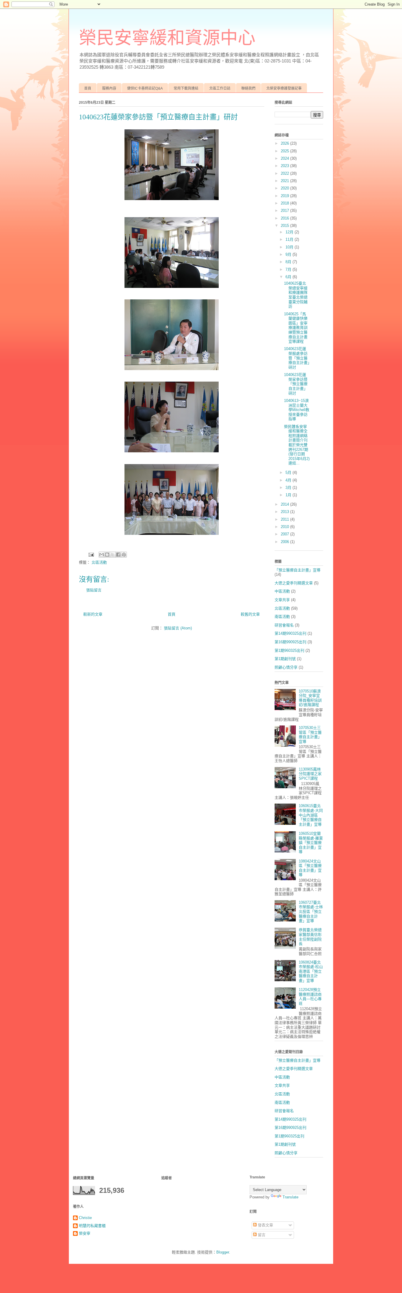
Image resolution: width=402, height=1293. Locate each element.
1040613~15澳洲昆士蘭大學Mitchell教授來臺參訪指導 (296, 409)
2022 (285, 173)
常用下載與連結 (186, 88)
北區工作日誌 (219, 88)
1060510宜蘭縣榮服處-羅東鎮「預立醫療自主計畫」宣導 (311, 842)
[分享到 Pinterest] (124, 555)
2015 (285, 225)
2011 (285, 519)
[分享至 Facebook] (118, 555)
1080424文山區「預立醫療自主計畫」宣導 (310, 868)
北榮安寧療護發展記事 (284, 88)
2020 (285, 188)
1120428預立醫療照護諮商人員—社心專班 (310, 996)
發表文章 (265, 1225)
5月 (289, 472)
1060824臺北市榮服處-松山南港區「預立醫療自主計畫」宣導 (311, 971)
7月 (289, 269)
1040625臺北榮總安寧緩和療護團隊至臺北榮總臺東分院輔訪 (296, 295)
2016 (285, 218)
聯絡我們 (248, 88)
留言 (261, 1235)
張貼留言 (94, 590)
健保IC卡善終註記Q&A (145, 88)
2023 (285, 166)
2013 (285, 511)
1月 (289, 495)
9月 (289, 254)
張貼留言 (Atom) (178, 628)
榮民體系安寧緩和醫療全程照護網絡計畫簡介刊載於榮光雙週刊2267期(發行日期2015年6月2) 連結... (297, 445)
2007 (285, 534)
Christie (85, 1218)
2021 (285, 181)
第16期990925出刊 (290, 642)
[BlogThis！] (107, 555)
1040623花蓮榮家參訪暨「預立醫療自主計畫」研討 (296, 383)
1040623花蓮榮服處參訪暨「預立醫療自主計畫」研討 (297, 358)
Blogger (222, 1252)
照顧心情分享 (286, 667)
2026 (285, 143)
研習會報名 (284, 625)
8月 (289, 262)
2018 (285, 203)
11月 (290, 239)
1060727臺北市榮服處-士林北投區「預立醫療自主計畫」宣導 (311, 911)
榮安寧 (84, 1233)
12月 (290, 232)
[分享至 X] (113, 555)
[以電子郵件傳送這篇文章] (101, 555)
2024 (285, 158)
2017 (285, 210)
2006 (285, 542)
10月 (290, 247)
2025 (285, 151)
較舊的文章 (250, 614)
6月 (289, 277)
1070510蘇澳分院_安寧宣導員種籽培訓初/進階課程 (310, 698)
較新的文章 (92, 614)
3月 (289, 487)
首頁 (87, 88)
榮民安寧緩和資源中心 (167, 38)
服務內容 (109, 88)
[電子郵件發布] (91, 554)
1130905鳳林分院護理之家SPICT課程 (310, 774)
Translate (290, 1197)
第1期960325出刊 (289, 650)
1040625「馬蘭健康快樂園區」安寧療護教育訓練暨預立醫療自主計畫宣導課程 (296, 328)
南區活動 (282, 616)
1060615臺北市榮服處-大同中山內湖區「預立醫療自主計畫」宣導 (311, 815)
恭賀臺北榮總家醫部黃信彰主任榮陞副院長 (310, 937)
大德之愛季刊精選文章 (294, 583)
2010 (285, 527)
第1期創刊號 (285, 659)
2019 (285, 196)
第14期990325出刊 (290, 633)
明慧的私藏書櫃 (92, 1225)
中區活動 (282, 591)
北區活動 (99, 562)
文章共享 (282, 600)
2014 (285, 504)
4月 (289, 480)
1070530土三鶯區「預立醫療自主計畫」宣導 (310, 734)
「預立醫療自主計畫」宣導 (297, 570)
